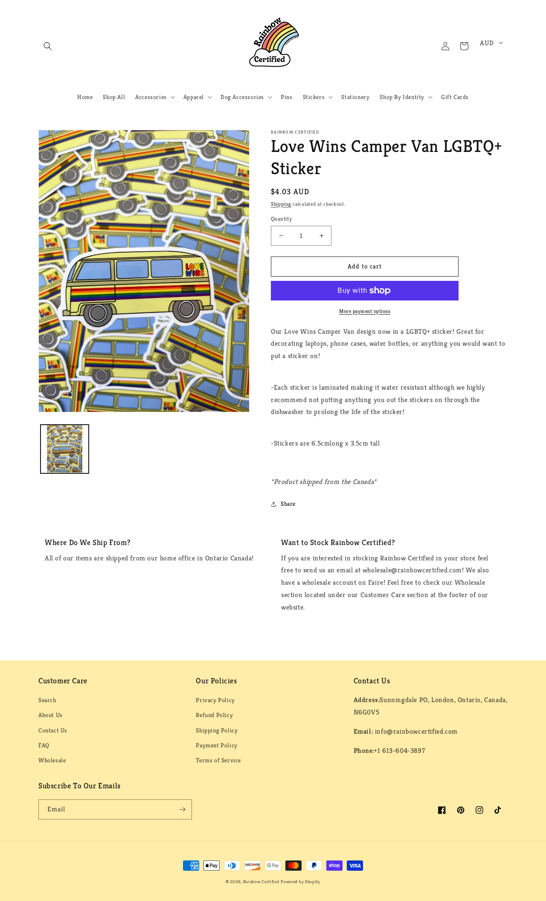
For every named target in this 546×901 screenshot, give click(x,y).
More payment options (364, 311)
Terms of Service (218, 760)
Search (47, 700)
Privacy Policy (215, 700)
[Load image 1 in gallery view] (65, 449)
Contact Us (52, 730)
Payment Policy (216, 745)
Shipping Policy (217, 730)
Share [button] (288, 503)
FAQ (43, 745)
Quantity (281, 218)
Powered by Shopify (300, 881)
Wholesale (52, 760)
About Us (50, 715)
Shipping (281, 204)
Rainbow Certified (261, 881)
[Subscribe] (182, 809)
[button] (47, 46)
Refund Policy (214, 715)
